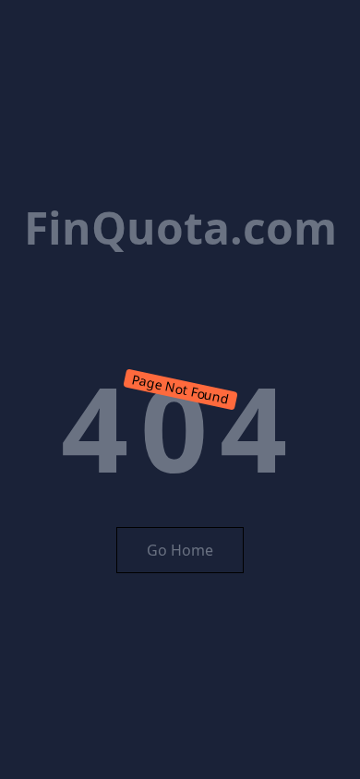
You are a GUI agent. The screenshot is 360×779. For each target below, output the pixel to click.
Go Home (180, 550)
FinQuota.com (180, 228)
